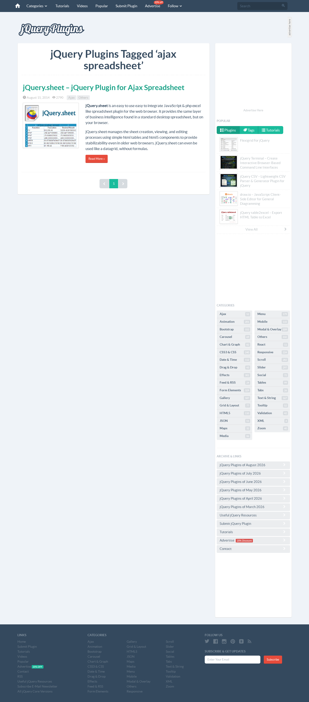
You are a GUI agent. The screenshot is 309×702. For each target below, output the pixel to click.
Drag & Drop (234, 367)
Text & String (272, 398)
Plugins (230, 130)
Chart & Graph (234, 344)
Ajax (71, 97)
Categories (35, 6)
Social (272, 375)
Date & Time (234, 359)
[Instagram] (224, 641)
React (272, 344)
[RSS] (249, 641)
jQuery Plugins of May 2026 (240, 490)
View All (251, 229)
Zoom (272, 428)
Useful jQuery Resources (238, 515)
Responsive (272, 352)
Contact (226, 549)
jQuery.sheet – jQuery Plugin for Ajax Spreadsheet (103, 87)
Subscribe (273, 659)
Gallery (234, 398)
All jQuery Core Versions (34, 691)
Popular (101, 6)
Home (21, 641)
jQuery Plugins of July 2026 (240, 473)
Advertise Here (253, 110)
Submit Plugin (126, 6)
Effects (234, 375)
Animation (234, 321)
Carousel (234, 337)
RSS (20, 676)
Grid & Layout (234, 405)
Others (83, 97)
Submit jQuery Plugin (235, 523)
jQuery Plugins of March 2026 (242, 507)
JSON (234, 421)
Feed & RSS (234, 382)
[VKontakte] (241, 641)
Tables (272, 382)
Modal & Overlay (272, 329)
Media (234, 436)
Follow (173, 6)
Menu (272, 314)
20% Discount (244, 540)
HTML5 (234, 413)
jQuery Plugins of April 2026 (241, 498)
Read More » (96, 158)
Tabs (272, 390)
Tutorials (62, 6)
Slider (272, 367)
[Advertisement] (253, 76)
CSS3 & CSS (234, 352)
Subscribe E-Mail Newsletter (37, 686)
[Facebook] (215, 641)
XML (272, 421)
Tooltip (272, 405)
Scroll (272, 359)
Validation (272, 413)
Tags (250, 130)
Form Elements (234, 390)
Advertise (154, 4)
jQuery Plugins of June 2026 (241, 482)
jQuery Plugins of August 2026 (242, 465)
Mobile (272, 321)
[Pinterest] (233, 641)
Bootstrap (234, 329)
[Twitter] (207, 641)
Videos (82, 6)
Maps (234, 428)
